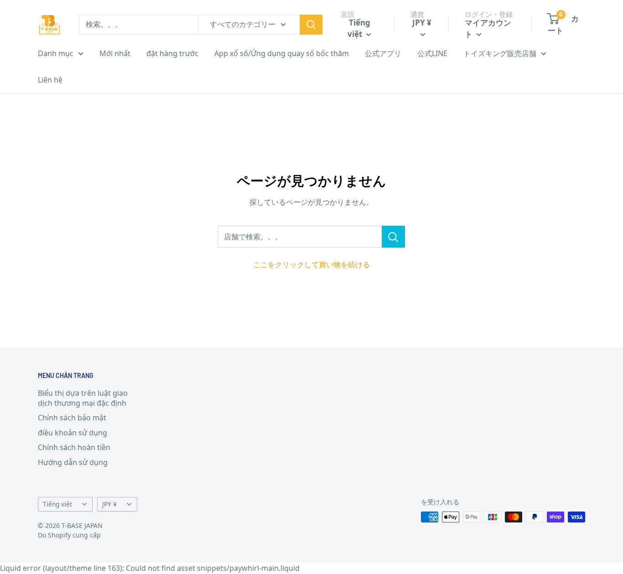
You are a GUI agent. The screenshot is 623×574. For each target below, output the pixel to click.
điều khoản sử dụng (72, 433)
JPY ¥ (109, 504)
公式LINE (432, 53)
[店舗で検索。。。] (393, 237)
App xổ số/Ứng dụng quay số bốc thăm (281, 53)
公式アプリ (383, 53)
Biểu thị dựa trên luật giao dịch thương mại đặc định (83, 398)
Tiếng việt (57, 504)
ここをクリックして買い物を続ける (311, 264)
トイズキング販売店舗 (499, 53)
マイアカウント (488, 28)
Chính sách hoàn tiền (74, 447)
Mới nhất (114, 53)
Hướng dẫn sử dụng (73, 462)
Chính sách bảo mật (72, 418)
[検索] (311, 25)
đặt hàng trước (172, 53)
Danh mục (55, 53)
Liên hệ (50, 80)
